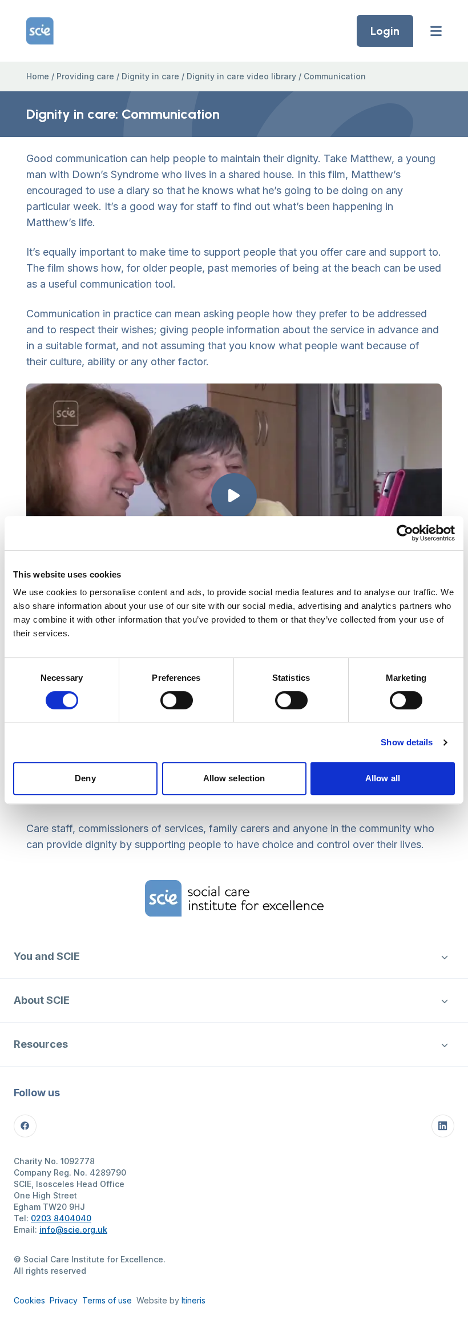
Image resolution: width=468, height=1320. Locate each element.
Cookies (29, 1300)
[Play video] (234, 496)
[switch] (176, 700)
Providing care (85, 76)
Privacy (64, 1300)
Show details (407, 742)
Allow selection (234, 778)
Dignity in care (150, 76)
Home (37, 76)
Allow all (382, 778)
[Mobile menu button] (436, 31)
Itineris (193, 1300)
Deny (85, 778)
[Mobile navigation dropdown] (444, 956)
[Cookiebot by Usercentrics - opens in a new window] (405, 533)
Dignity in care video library (241, 76)
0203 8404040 (61, 1218)
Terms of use (107, 1300)
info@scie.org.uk (73, 1229)
